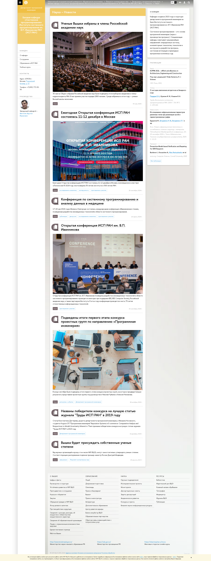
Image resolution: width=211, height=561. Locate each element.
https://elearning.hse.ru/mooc (155, 542)
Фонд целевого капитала (59, 505)
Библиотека (160, 480)
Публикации (155, 63)
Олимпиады (89, 487)
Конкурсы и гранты (128, 502)
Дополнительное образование (96, 505)
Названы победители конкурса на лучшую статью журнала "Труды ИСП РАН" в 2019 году (98, 413)
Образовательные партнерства (96, 516)
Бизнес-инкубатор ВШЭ (93, 513)
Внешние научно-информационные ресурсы (136, 505)
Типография (160, 491)
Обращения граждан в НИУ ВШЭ (61, 502)
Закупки (53, 498)
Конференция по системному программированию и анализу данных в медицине (99, 201)
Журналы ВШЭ (161, 498)
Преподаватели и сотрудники (61, 491)
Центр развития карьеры (94, 509)
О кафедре (24, 55)
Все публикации (156, 161)
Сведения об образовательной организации (66, 520)
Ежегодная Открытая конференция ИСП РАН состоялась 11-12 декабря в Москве (95, 114)
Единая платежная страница (60, 530)
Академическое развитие (130, 498)
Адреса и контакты (71, 553)
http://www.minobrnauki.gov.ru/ (61, 542)
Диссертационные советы (130, 491)
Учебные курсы (25, 67)
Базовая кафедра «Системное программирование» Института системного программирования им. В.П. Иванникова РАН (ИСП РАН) (31, 25)
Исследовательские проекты (131, 484)
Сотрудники (24, 59)
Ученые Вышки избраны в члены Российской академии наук (94, 25)
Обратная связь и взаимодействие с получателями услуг (98, 521)
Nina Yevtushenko (175, 152)
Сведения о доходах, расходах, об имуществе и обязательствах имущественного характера (62, 515)
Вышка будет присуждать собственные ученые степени (96, 444)
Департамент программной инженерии (31, 8)
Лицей (87, 480)
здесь (141, 557)
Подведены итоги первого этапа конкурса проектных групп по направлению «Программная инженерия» (98, 321)
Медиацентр (160, 494)
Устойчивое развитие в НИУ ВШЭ (62, 487)
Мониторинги (126, 487)
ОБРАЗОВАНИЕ (91, 476)
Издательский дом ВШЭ (164, 484)
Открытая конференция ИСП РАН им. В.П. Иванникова (93, 227)
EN (175, 2)
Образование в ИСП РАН (29, 63)
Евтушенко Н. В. (165, 121)
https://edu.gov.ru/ (104, 542)
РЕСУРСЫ (160, 476)
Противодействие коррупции (60, 509)
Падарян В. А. (155, 96)
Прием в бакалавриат (93, 491)
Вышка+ (88, 494)
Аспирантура (90, 502)
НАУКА (124, 476)
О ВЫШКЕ (54, 476)
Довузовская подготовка (94, 484)
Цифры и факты (55, 480)
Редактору (187, 553)
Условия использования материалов (89, 553)
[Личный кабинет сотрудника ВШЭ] (184, 2)
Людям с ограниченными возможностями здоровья (65, 525)
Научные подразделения (129, 480)
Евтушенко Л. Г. (177, 121)
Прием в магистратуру (93, 498)
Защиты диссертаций (128, 494)
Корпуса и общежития (58, 494)
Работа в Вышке (55, 533)
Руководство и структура (59, 484)
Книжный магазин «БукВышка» (166, 487)
